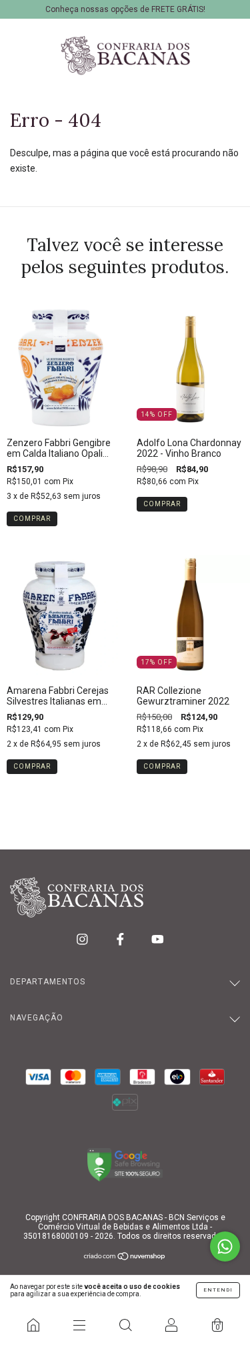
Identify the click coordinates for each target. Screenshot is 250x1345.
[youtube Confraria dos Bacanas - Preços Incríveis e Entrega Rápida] (158, 939)
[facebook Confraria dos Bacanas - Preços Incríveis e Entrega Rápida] (121, 939)
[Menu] (79, 1325)
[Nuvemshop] (125, 1257)
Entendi (218, 1290)
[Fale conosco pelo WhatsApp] (225, 1246)
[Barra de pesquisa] (125, 1325)
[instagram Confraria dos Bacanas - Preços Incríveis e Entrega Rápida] (83, 939)
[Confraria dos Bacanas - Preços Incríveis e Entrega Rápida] (33, 1325)
